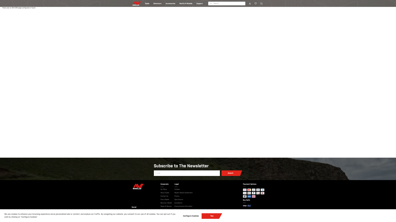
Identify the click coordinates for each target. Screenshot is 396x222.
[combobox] (229, 3)
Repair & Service (166, 206)
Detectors (157, 3)
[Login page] (250, 3)
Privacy (176, 196)
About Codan (165, 193)
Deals (147, 3)
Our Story (164, 189)
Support (199, 3)
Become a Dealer (166, 203)
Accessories (170, 3)
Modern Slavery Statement (183, 193)
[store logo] (134, 3)
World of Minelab (185, 3)
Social (134, 207)
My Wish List (254, 3)
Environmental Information (183, 206)
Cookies (177, 189)
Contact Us (164, 196)
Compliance (178, 203)
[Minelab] (145, 186)
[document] (198, 215)
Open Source (178, 199)
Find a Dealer (165, 199)
